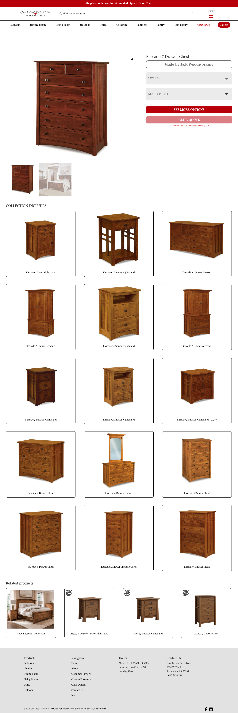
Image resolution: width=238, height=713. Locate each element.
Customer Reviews (81, 673)
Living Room (63, 24)
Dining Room (38, 24)
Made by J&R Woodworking (189, 64)
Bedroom (15, 24)
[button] (132, 59)
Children (121, 24)
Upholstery (181, 24)
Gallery (224, 24)
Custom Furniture (81, 679)
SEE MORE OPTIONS (189, 109)
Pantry (161, 24)
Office (103, 24)
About (74, 668)
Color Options (78, 684)
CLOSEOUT (203, 24)
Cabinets (142, 24)
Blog (73, 695)
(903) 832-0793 (174, 675)
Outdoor (85, 24)
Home (74, 663)
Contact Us (77, 690)
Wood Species (158, 93)
